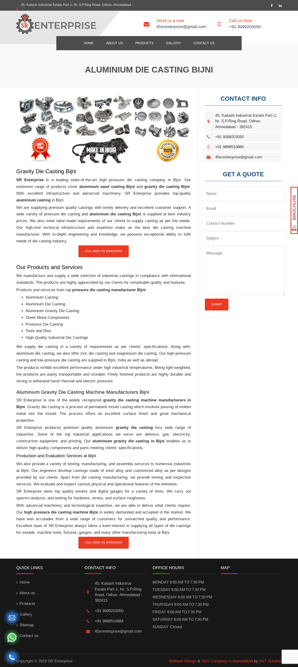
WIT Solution (270, 661)
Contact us (203, 43)
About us (114, 43)
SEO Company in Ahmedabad (227, 661)
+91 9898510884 (229, 147)
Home (89, 43)
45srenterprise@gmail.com (181, 26)
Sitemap (27, 625)
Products (144, 43)
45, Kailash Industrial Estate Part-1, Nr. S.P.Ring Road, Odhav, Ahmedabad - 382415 (246, 121)
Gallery (173, 43)
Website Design (182, 661)
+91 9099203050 (245, 26)
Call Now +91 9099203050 (103, 251)
